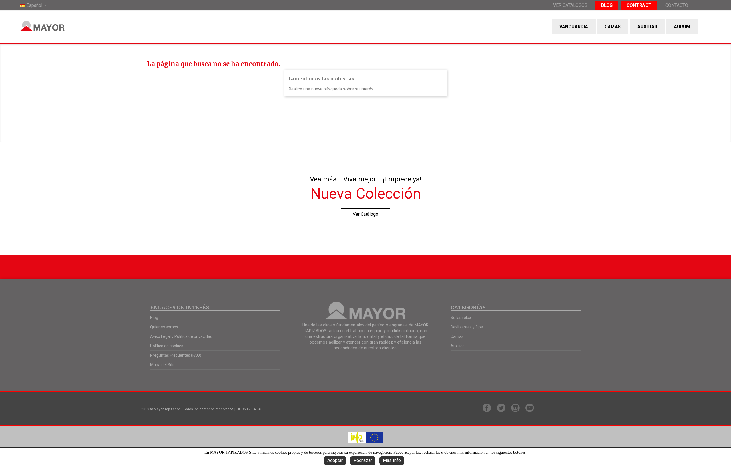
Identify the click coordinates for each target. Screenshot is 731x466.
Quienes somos (164, 327)
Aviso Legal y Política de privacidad (181, 336)
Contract (639, 5)
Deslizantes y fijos (467, 327)
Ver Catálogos (570, 5)
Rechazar (363, 460)
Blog (607, 5)
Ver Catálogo (365, 214)
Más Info (392, 460)
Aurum (682, 26)
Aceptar (335, 460)
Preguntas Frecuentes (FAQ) (175, 355)
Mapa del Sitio (163, 364)
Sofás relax (461, 317)
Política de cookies (166, 346)
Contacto (676, 5)
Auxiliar (647, 26)
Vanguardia (573, 26)
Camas (613, 26)
